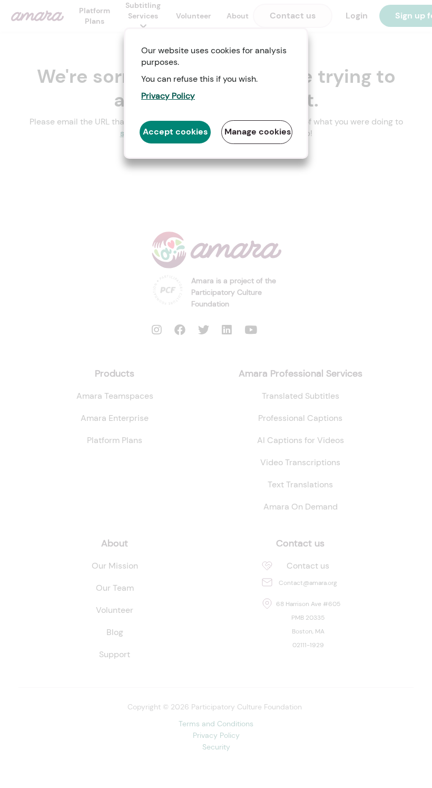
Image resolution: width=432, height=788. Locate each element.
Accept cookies (175, 131)
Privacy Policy (168, 95)
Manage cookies (257, 131)
